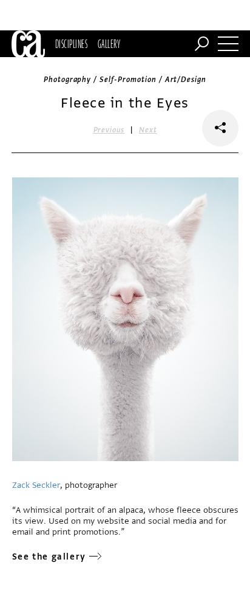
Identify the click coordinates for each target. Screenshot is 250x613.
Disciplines (71, 43)
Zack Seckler (36, 485)
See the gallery (49, 557)
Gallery (109, 43)
